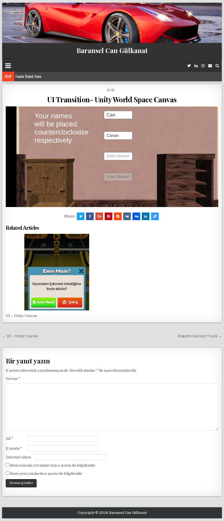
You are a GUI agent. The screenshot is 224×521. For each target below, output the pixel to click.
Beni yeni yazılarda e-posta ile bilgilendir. (46, 473)
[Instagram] (203, 65)
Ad (9, 438)
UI (112, 90)
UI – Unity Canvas (21, 316)
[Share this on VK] (127, 216)
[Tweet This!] (80, 216)
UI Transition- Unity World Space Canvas (112, 99)
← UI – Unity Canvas (20, 336)
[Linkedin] (196, 65)
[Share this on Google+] (99, 216)
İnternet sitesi (18, 457)
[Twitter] (189, 65)
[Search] (217, 65)
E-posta (14, 448)
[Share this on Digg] (136, 216)
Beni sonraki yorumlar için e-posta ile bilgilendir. (53, 465)
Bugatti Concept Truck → (200, 336)
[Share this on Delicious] (155, 216)
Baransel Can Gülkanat (112, 50)
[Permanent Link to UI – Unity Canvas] (57, 272)
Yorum (13, 379)
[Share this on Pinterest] (108, 216)
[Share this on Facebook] (90, 216)
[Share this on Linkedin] (145, 216)
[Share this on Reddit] (118, 216)
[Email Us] (210, 65)
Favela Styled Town (28, 76)
